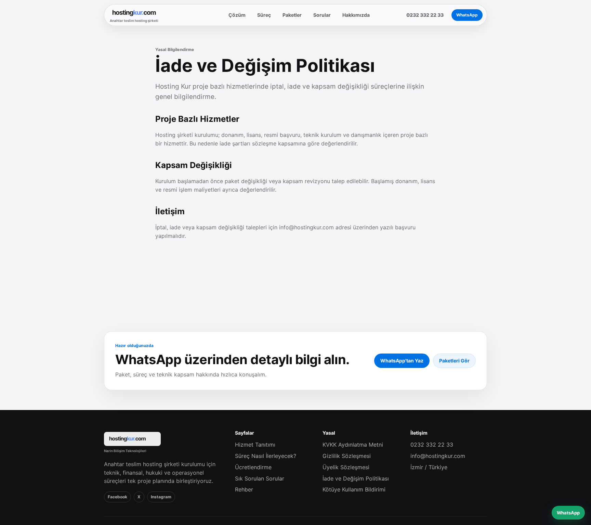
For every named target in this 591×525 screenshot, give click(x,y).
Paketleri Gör (454, 360)
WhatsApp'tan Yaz (401, 360)
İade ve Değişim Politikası (356, 478)
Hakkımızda (356, 15)
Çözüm (237, 15)
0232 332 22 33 (431, 444)
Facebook (117, 496)
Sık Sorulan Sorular (259, 478)
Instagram (161, 496)
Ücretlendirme (253, 467)
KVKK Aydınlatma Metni (353, 444)
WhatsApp (467, 14)
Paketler (292, 15)
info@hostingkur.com (437, 455)
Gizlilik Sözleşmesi (347, 455)
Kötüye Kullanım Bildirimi (354, 489)
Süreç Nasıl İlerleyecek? (265, 455)
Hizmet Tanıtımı (255, 444)
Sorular (322, 15)
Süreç (264, 15)
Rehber (244, 489)
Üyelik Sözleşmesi (346, 467)
